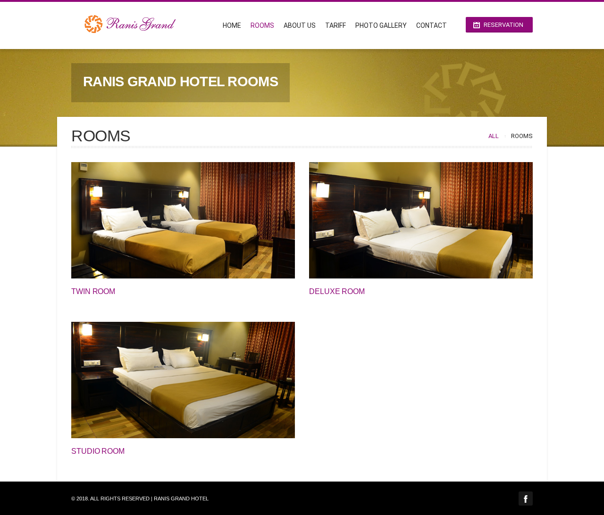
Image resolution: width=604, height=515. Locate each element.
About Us (300, 25)
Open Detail (173, 220)
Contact (431, 25)
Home (232, 25)
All (493, 135)
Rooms (262, 25)
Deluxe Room (337, 291)
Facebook (526, 498)
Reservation (503, 24)
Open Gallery (193, 220)
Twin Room (93, 291)
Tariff (335, 25)
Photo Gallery (381, 25)
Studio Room (98, 451)
